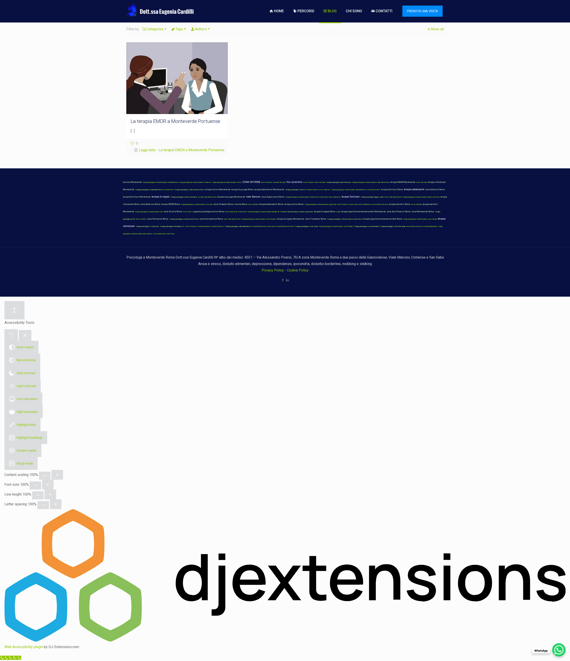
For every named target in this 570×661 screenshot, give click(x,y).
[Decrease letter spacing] (43, 505)
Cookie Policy (298, 270)
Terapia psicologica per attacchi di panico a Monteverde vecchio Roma (306, 197)
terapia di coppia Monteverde (290, 219)
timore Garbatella (253, 204)
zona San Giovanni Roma (399, 211)
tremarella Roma (168, 190)
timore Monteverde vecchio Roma (235, 212)
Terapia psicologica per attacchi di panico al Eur (149, 212)
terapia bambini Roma (399, 204)
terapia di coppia (160, 196)
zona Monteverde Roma (422, 211)
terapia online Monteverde (217, 189)
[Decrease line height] (38, 495)
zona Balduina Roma (150, 204)
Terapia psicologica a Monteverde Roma (184, 219)
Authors (201, 29)
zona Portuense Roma (157, 219)
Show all (437, 29)
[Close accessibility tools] (25, 335)
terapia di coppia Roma (324, 211)
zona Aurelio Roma (173, 211)
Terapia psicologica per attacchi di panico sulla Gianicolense (348, 190)
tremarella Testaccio (312, 190)
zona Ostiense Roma (435, 189)
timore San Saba (320, 182)
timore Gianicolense (335, 197)
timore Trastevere (343, 204)
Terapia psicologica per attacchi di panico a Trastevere (195, 182)
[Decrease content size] (45, 476)
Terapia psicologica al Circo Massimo (183, 197)
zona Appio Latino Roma (273, 197)
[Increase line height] (50, 494)
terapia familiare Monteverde (137, 197)
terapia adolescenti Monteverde (269, 189)
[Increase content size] (57, 475)
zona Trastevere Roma (315, 219)
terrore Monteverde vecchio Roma (164, 234)
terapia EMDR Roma (170, 204)
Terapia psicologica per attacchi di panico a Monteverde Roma (421, 197)
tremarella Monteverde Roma (285, 226)
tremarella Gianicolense (430, 226)
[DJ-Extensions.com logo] (285, 640)
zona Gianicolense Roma (211, 219)
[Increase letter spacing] (55, 504)
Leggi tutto (181, 150)
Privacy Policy (273, 270)
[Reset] (11, 335)
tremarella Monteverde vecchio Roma (263, 226)
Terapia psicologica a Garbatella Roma (149, 190)
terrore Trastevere (324, 190)
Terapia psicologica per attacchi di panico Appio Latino (321, 204)
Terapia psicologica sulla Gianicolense (238, 226)
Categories (155, 29)
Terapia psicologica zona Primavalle (392, 226)
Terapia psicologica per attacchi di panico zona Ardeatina (420, 219)
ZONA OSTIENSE (251, 182)
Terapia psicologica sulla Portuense (338, 182)
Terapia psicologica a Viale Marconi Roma (189, 190)
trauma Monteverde (132, 182)
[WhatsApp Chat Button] (559, 650)
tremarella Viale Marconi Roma (207, 197)
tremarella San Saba (279, 182)
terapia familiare (351, 196)
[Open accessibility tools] (14, 310)
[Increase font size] (48, 485)
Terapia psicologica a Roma (295, 190)
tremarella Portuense (373, 190)
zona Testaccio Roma (223, 204)
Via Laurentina (294, 182)
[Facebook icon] (282, 280)
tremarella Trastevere (217, 226)
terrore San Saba (421, 182)
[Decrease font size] (35, 485)
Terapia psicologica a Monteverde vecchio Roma (344, 219)
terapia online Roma (294, 204)
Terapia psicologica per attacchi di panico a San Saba (197, 204)
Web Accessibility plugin (23, 647)
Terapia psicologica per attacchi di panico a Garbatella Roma (160, 182)
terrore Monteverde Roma (380, 204)
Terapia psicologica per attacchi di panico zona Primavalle (336, 226)
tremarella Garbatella (203, 226)
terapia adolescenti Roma (271, 204)
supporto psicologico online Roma (208, 211)
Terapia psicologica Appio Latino (372, 197)
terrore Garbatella (416, 204)
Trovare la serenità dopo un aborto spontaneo (296, 212)
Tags (179, 29)
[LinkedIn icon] (287, 280)
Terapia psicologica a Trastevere (147, 226)
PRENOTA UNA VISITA (422, 11)
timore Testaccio (141, 219)
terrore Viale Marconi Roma (393, 197)
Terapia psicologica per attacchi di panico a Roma (226, 182)
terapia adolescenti (414, 189)
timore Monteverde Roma (414, 226)
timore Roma (354, 204)
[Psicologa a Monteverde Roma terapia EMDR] (159, 11)
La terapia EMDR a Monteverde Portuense (175, 121)
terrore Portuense (191, 226)
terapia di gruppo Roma (242, 189)
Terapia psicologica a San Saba (306, 226)
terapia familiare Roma (392, 189)
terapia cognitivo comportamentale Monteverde (363, 211)
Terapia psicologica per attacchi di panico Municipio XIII (263, 212)
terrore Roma (187, 212)
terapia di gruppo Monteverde (231, 197)
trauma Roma (240, 204)
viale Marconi (253, 196)
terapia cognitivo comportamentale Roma (382, 219)
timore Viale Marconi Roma (232, 219)
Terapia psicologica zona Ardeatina (366, 226)
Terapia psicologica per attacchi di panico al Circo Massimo (258, 219)
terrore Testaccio (308, 182)
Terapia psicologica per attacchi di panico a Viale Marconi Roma (371, 182)
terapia (338, 212)
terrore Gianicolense (364, 204)
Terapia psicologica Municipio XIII (172, 226)
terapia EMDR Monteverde (403, 182)
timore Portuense (266, 182)
